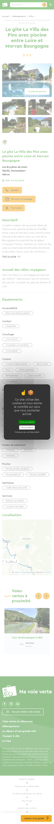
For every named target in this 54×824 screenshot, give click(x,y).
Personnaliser (27, 427)
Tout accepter (27, 422)
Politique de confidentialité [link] (27, 432)
